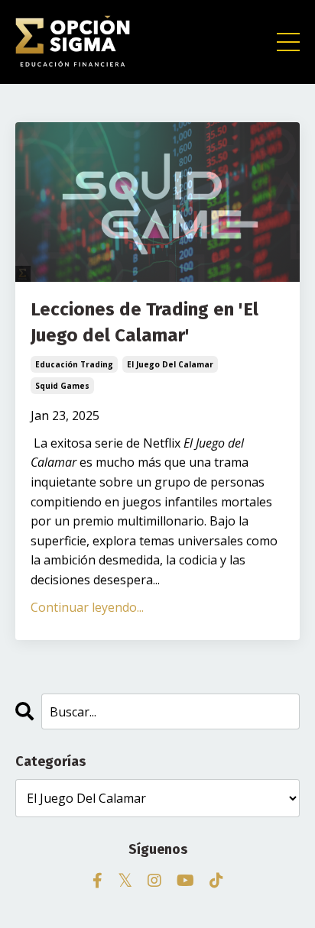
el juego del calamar (170, 364)
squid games (62, 385)
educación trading (74, 364)
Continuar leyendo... (87, 607)
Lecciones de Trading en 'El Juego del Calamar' (144, 322)
